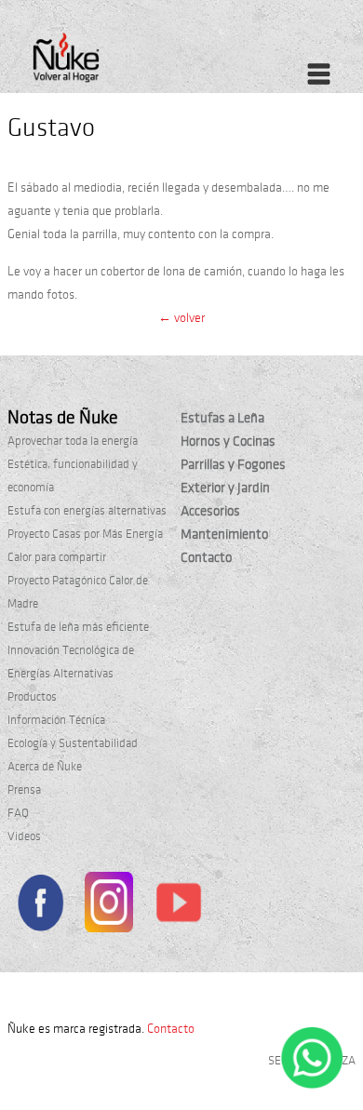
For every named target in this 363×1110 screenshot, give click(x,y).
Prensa (24, 789)
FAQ (18, 813)
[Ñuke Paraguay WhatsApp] (311, 1085)
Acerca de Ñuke (44, 766)
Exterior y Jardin (225, 487)
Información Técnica (56, 720)
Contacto (206, 557)
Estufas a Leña (222, 417)
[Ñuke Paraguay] (107, 63)
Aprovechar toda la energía (72, 441)
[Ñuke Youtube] (178, 905)
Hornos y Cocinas (228, 441)
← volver (181, 318)
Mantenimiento (224, 534)
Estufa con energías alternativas (87, 510)
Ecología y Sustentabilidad (72, 743)
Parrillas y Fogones (233, 464)
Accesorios (210, 510)
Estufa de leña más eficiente (78, 627)
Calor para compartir (56, 557)
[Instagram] (109, 906)
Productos (32, 696)
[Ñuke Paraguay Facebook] (40, 906)
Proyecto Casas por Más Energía (85, 534)
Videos (24, 836)
